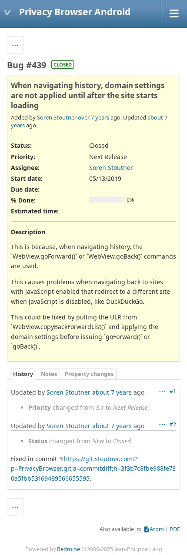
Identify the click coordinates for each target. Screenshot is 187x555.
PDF (175, 529)
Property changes (89, 374)
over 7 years (93, 117)
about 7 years (112, 392)
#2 (173, 424)
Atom (157, 529)
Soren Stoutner (57, 117)
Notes (49, 374)
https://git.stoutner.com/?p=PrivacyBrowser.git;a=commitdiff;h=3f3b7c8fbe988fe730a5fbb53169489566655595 (93, 468)
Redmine (68, 549)
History (23, 374)
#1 (173, 391)
